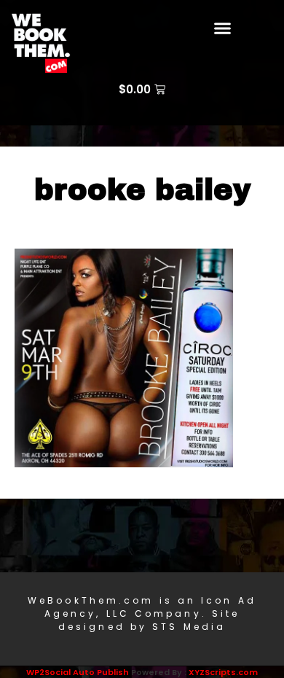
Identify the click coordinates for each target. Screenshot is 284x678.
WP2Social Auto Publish (77, 672)
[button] (223, 28)
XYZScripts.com (223, 672)
